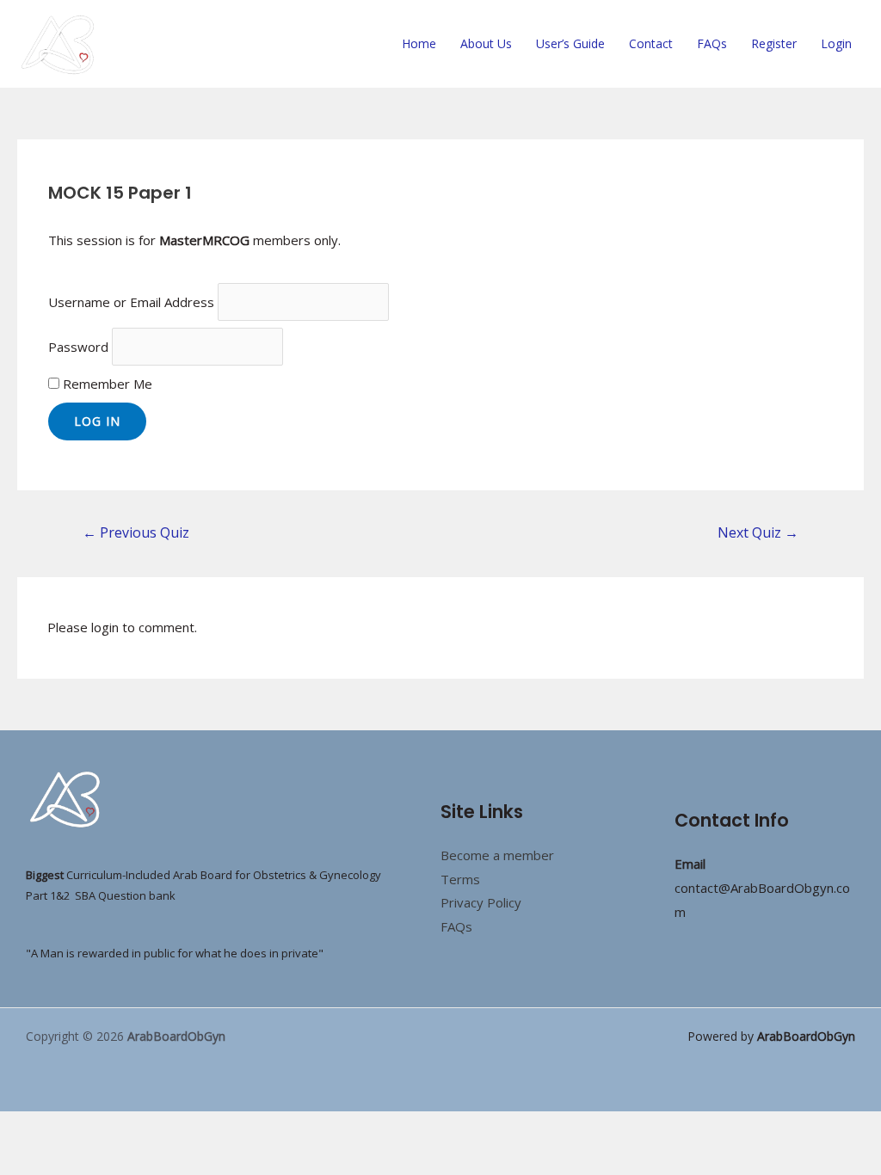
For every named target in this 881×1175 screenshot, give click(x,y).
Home (419, 43)
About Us (486, 43)
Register (774, 43)
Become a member (497, 855)
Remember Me (105, 383)
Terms (460, 879)
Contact (651, 43)
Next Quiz (758, 532)
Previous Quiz (136, 532)
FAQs (712, 43)
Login (836, 43)
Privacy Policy (480, 902)
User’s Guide (570, 43)
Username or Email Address (131, 302)
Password (78, 346)
